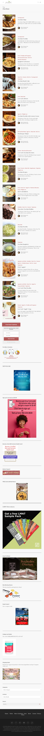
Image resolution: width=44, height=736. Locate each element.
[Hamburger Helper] (9, 137)
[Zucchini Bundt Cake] (9, 82)
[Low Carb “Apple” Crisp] (9, 310)
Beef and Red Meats (22, 131)
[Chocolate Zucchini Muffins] (9, 211)
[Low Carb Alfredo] (9, 101)
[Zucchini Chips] (9, 23)
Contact (34, 713)
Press (25, 713)
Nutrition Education (22, 59)
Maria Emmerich (24, 27)
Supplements (32, 168)
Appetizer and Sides (22, 261)
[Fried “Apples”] (9, 268)
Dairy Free (20, 77)
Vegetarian (20, 79)
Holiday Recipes (25, 263)
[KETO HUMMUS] (9, 193)
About (29, 713)
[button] (3, 2)
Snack (19, 189)
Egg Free (20, 114)
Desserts (24, 77)
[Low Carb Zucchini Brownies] (9, 155)
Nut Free (30, 57)
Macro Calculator (18, 713)
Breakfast (20, 207)
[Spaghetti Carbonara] (9, 62)
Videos (11, 713)
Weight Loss (24, 114)
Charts (6, 713)
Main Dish (23, 96)
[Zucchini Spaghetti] (9, 247)
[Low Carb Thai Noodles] (9, 290)
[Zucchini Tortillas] (9, 42)
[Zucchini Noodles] (9, 229)
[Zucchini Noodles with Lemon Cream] (9, 118)
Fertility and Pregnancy (26, 55)
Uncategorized (21, 17)
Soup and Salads (21, 286)
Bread (19, 55)
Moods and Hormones (22, 57)
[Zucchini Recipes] (9, 173)
